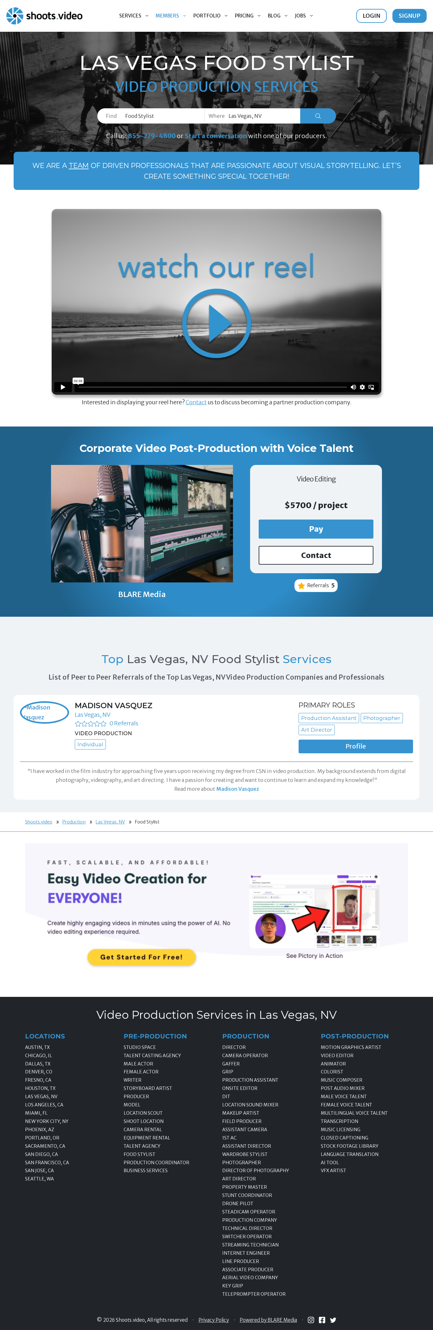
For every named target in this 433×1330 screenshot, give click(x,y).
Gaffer (231, 1064)
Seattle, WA (39, 1179)
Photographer (241, 1162)
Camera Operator (245, 1055)
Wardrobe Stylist (245, 1154)
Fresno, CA (38, 1080)
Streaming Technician (250, 1245)
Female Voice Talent (346, 1105)
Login (371, 15)
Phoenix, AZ (39, 1129)
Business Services (146, 1170)
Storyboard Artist (148, 1088)
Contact (196, 402)
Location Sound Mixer (250, 1105)
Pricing (244, 16)
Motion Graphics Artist (351, 1047)
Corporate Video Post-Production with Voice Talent (216, 448)
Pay (316, 529)
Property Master (244, 1187)
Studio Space (140, 1047)
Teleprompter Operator (254, 1294)
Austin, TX (37, 1047)
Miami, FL (36, 1113)
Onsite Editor (239, 1088)
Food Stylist (139, 1154)
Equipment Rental (147, 1138)
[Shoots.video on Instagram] (311, 1320)
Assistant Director (246, 1146)
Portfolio (207, 16)
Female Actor (141, 1072)
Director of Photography (255, 1170)
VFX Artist (333, 1170)
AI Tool (330, 1162)
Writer (132, 1080)
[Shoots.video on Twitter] (333, 1320)
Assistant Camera (244, 1129)
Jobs (300, 16)
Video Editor (337, 1055)
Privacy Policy (213, 1320)
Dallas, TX (37, 1064)
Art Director (239, 1179)
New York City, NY (46, 1121)
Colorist (332, 1072)
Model (132, 1105)
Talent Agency (142, 1146)
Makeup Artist (240, 1113)
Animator (333, 1064)
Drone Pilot (237, 1203)
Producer (136, 1096)
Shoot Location (144, 1121)
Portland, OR (42, 1138)
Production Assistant (250, 1080)
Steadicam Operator (248, 1212)
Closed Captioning (344, 1138)
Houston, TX (40, 1088)
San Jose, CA (39, 1170)
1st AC (229, 1138)
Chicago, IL (38, 1055)
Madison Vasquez (113, 705)
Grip (227, 1072)
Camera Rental (143, 1129)
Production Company (249, 1220)
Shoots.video (38, 822)
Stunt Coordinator (247, 1195)
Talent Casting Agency (152, 1055)
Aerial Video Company (250, 1277)
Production (74, 822)
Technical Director (247, 1228)
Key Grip (232, 1286)
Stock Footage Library (349, 1146)
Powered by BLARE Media (268, 1320)
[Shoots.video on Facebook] (322, 1320)
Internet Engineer (246, 1253)
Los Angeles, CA (44, 1105)
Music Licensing (340, 1129)
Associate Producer (247, 1270)
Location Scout (143, 1113)
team (79, 165)
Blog (274, 16)
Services (130, 16)
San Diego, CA (41, 1154)
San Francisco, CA (47, 1162)
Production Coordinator (156, 1162)
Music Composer (341, 1080)
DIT (226, 1096)
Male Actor (138, 1064)
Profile (356, 746)
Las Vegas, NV (93, 714)
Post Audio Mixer (343, 1088)
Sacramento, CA (45, 1146)
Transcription (339, 1121)
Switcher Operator (247, 1236)
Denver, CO (38, 1072)
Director (234, 1047)
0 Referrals (123, 723)
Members (167, 16)
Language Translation (349, 1154)
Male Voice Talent (344, 1096)
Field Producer (242, 1121)
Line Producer (240, 1261)
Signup (409, 15)
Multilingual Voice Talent (354, 1113)
